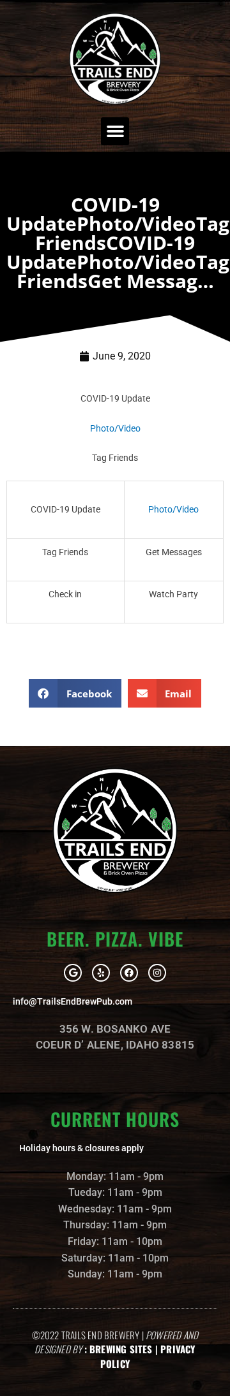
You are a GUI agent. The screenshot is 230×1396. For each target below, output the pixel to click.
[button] (115, 131)
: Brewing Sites (118, 1349)
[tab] (115, 398)
